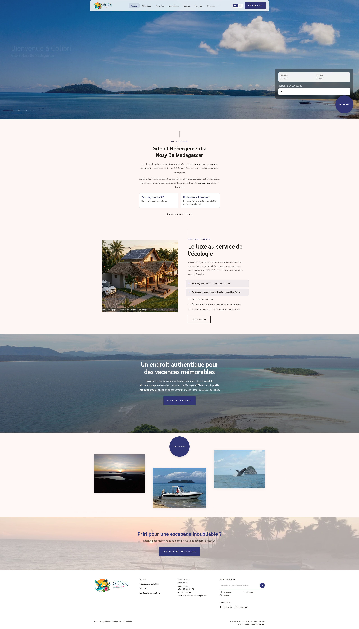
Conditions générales (102, 621)
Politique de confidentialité (122, 621)
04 (32, 110)
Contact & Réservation (150, 592)
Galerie (187, 5)
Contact (211, 5)
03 (25, 110)
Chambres (146, 5)
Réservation (199, 319)
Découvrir (179, 446)
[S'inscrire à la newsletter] (262, 585)
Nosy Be (198, 5)
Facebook (227, 607)
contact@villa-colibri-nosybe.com (193, 595)
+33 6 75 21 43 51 (186, 592)
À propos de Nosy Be (179, 214)
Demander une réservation (179, 551)
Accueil (134, 5)
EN (240, 6)
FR (235, 6)
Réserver (255, 5)
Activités (160, 5)
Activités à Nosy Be (179, 401)
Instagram (242, 607)
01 (12, 110)
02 (19, 110)
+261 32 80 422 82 (186, 589)
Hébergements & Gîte (149, 583)
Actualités (174, 5)
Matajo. (261, 624)
